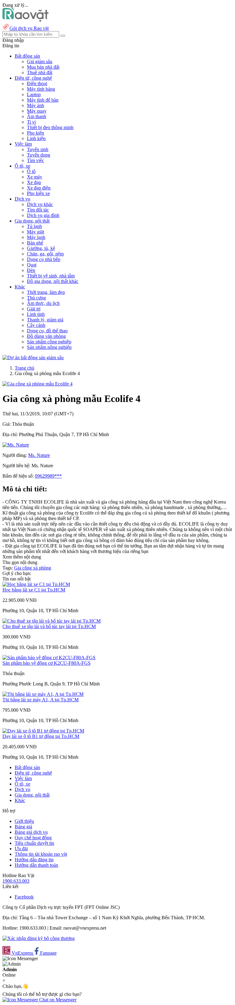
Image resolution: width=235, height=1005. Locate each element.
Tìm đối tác (38, 209)
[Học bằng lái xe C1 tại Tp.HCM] (36, 584)
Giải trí (33, 308)
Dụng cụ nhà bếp (43, 259)
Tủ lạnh (34, 226)
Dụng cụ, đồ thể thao (47, 330)
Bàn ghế (35, 242)
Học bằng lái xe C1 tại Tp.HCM (33, 589)
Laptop (34, 94)
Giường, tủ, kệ (41, 248)
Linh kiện (36, 138)
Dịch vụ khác (40, 204)
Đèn (31, 270)
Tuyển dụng (38, 154)
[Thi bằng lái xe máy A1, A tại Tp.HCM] (43, 694)
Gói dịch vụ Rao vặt (29, 28)
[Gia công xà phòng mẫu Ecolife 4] (37, 383)
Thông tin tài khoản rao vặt (41, 854)
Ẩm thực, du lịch (43, 303)
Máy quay (37, 111)
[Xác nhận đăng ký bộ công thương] (38, 938)
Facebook (24, 896)
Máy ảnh (35, 105)
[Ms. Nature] (15, 444)
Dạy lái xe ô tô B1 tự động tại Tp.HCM (40, 736)
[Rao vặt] (25, 20)
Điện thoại (37, 83)
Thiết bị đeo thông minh (50, 127)
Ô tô (31, 171)
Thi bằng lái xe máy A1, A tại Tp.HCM (40, 699)
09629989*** (48, 476)
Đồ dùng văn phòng (46, 336)
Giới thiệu (24, 821)
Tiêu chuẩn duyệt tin (34, 843)
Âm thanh (36, 116)
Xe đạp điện (38, 187)
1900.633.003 (15, 881)
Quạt (31, 264)
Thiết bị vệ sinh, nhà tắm (51, 275)
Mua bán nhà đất (43, 67)
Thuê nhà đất (39, 72)
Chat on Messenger (57, 999)
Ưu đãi (21, 848)
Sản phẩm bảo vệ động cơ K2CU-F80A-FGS (46, 663)
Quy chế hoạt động (33, 837)
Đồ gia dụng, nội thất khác (52, 281)
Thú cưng (36, 297)
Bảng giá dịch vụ (31, 832)
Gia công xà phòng (32, 567)
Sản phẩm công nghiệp (49, 341)
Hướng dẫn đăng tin (34, 859)
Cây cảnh (36, 325)
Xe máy (34, 176)
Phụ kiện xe (38, 193)
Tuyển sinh (37, 149)
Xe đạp (34, 182)
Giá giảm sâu (39, 61)
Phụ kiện (35, 133)
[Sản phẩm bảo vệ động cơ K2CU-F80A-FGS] (48, 657)
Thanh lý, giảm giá (45, 319)
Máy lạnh (36, 237)
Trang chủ (24, 368)
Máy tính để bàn (42, 100)
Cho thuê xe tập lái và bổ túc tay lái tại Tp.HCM (49, 626)
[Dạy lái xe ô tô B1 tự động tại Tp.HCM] (43, 730)
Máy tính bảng (41, 89)
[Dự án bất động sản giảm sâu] (33, 357)
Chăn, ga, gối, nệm (45, 253)
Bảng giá (23, 826)
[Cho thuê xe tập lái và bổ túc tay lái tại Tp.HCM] (51, 621)
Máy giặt (35, 231)
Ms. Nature (39, 455)
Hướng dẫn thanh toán (36, 865)
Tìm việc (35, 160)
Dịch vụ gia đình (43, 215)
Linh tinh (36, 314)
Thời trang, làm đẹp (46, 292)
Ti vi (31, 122)
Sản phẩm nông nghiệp (49, 347)
